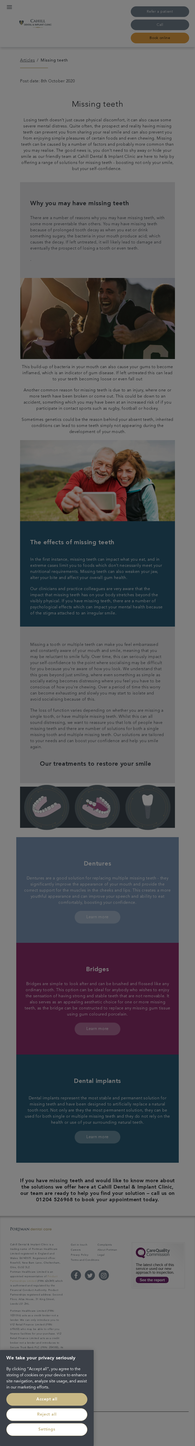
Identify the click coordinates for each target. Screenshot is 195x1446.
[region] (47, 1398)
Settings (46, 1430)
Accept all (46, 1399)
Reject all (46, 1415)
